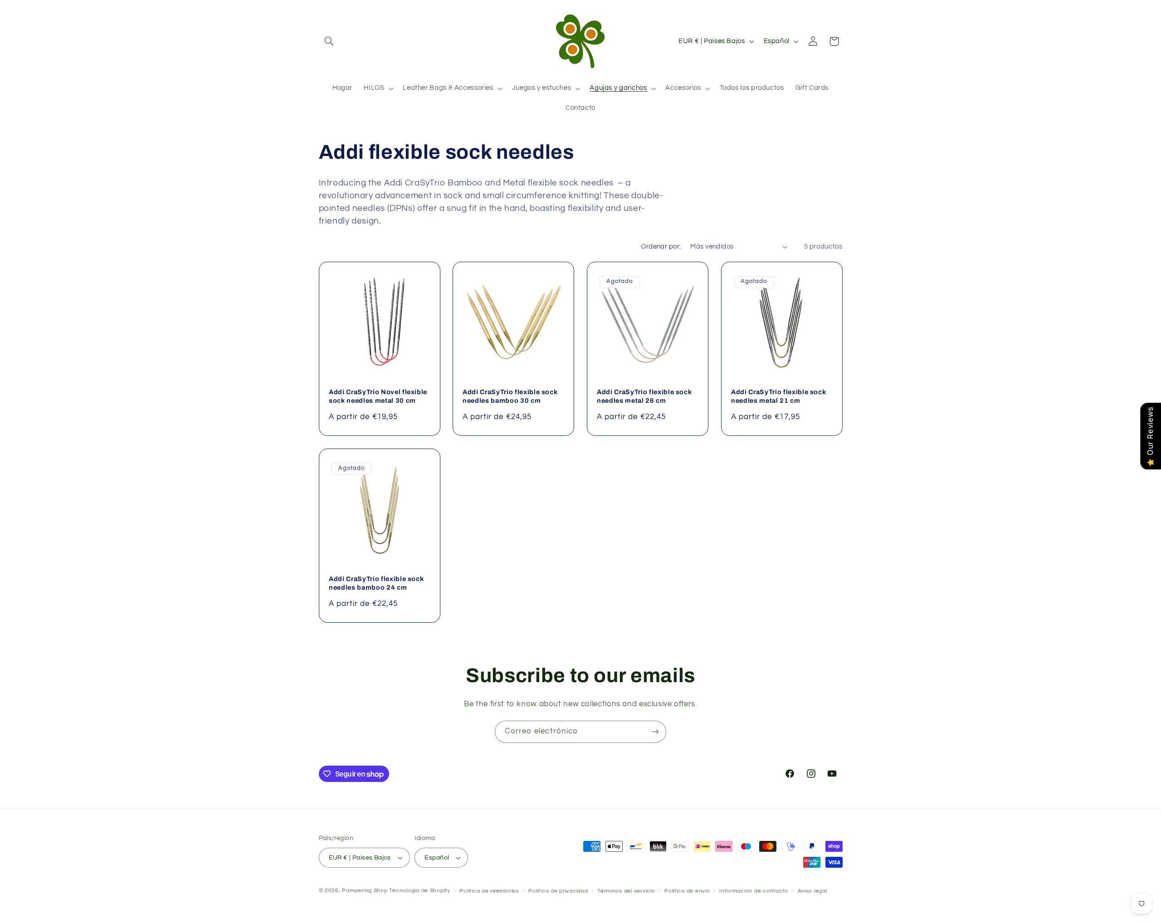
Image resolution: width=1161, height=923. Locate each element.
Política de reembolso (489, 891)
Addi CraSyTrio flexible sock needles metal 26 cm (644, 396)
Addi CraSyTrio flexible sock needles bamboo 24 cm (376, 583)
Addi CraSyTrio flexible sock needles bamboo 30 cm (510, 396)
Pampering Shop (364, 890)
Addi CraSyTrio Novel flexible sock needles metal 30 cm (378, 396)
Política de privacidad (558, 891)
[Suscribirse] (655, 732)
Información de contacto (753, 891)
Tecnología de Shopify (419, 890)
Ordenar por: (661, 246)
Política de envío (687, 891)
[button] (329, 41)
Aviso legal (812, 891)
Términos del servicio (626, 891)
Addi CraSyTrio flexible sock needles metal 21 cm (778, 396)
